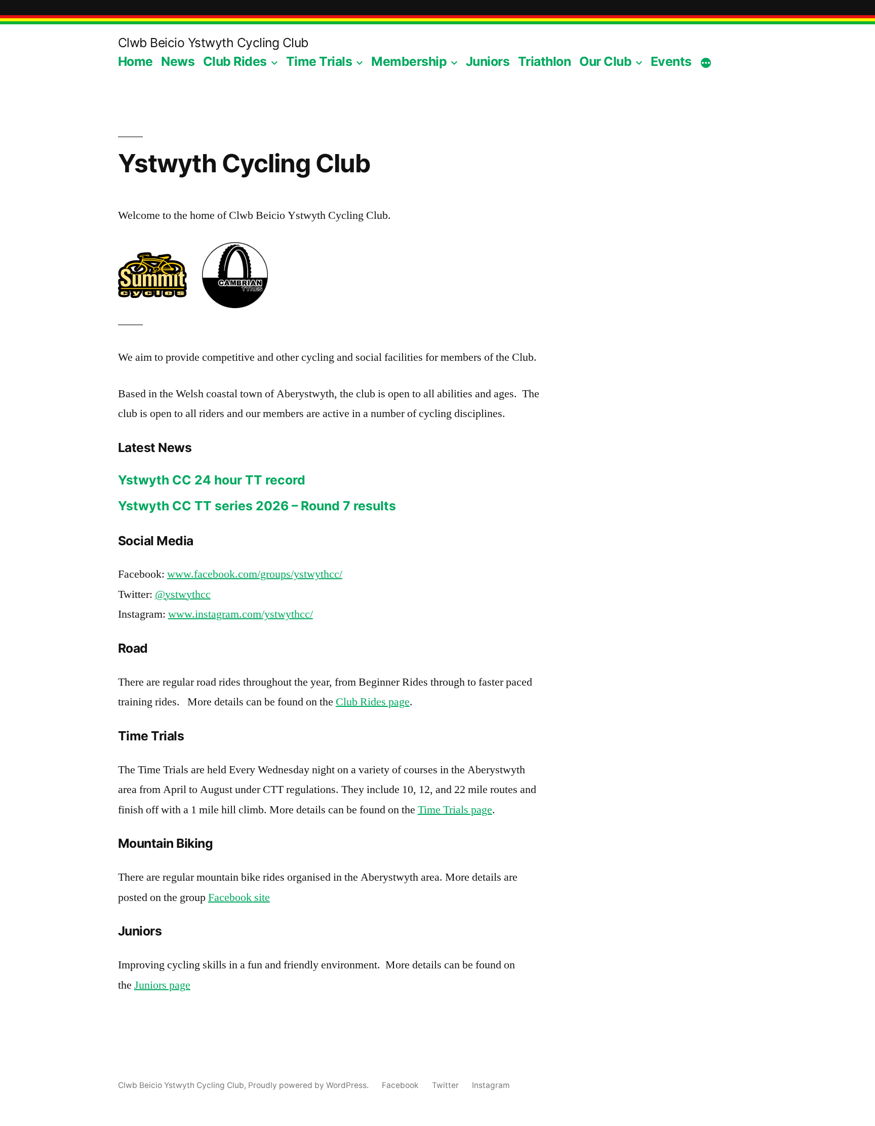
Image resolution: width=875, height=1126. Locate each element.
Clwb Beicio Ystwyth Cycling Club (213, 42)
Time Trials (319, 61)
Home (135, 61)
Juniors (488, 61)
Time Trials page (455, 810)
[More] (706, 63)
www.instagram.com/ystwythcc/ (240, 614)
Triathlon (544, 61)
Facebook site (239, 897)
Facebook (400, 1085)
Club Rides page (373, 702)
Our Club (605, 61)
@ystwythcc (183, 594)
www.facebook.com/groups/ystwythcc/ (254, 574)
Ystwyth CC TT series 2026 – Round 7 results (257, 505)
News (177, 61)
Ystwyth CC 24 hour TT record (211, 479)
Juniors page (162, 985)
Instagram (491, 1085)
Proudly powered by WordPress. (309, 1085)
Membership (409, 61)
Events (671, 61)
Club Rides (235, 61)
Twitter (445, 1085)
